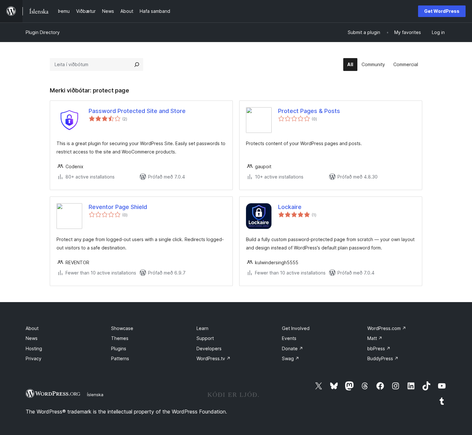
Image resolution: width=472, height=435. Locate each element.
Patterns (120, 358)
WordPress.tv (214, 358)
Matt (374, 338)
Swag (290, 358)
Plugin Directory (43, 32)
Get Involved (296, 328)
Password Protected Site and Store (137, 111)
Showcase (122, 328)
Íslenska (95, 394)
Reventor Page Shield (118, 207)
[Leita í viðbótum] (136, 64)
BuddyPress (382, 358)
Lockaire (290, 207)
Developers (209, 348)
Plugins (118, 348)
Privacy (33, 358)
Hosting (34, 348)
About (32, 328)
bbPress (378, 348)
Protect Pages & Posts (309, 111)
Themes (119, 338)
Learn (202, 328)
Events (289, 338)
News (32, 338)
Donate (292, 348)
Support (205, 338)
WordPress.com (386, 328)
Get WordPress (441, 11)
